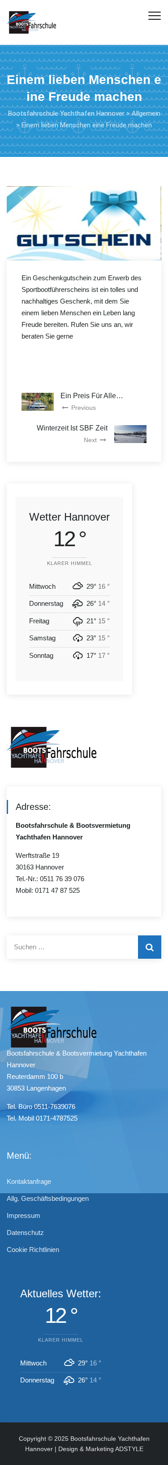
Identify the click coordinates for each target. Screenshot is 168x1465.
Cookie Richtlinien (33, 1249)
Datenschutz (25, 1232)
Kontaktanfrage (29, 1181)
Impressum (23, 1215)
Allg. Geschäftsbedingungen (48, 1198)
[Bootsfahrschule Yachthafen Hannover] (31, 22)
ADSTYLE (129, 1448)
